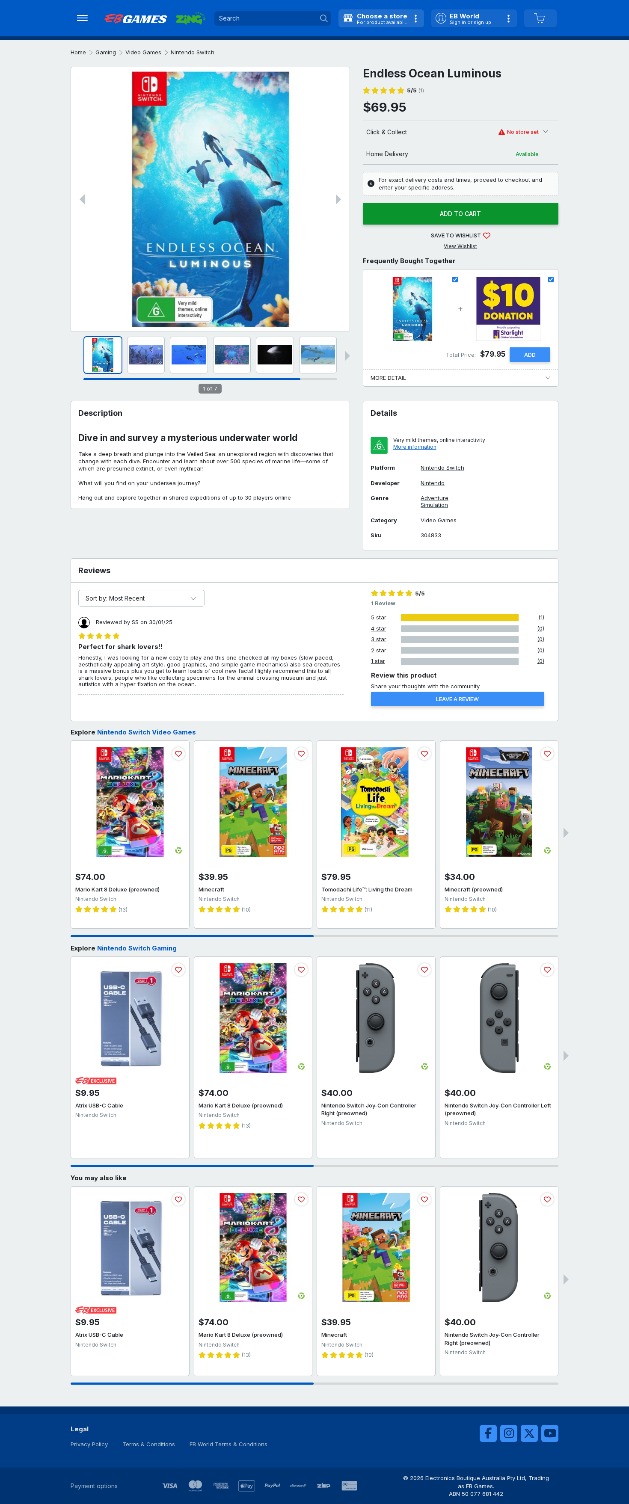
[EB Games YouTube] (549, 1433)
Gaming (105, 52)
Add (530, 354)
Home (78, 52)
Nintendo (433, 483)
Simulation (434, 505)
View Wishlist (460, 246)
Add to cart (460, 213)
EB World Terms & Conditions (228, 1444)
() (415, 90)
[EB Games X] (529, 1433)
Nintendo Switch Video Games (146, 732)
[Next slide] (338, 199)
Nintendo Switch (192, 52)
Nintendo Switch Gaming (137, 948)
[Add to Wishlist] (178, 753)
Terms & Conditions (148, 1444)
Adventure (434, 498)
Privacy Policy (89, 1444)
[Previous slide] (82, 199)
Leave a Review (457, 699)
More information (414, 447)
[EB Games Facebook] (488, 1433)
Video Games (143, 52)
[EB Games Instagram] (508, 1433)
